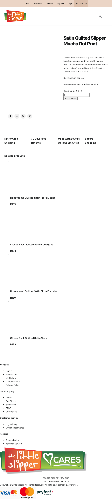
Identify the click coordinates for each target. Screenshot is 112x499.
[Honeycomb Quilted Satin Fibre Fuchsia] (34, 270)
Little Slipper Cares (15, 427)
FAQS (8, 408)
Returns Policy (13, 385)
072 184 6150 (63, 478)
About (9, 397)
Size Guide (11, 404)
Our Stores (11, 401)
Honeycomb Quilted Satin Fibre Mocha (32, 197)
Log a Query (11, 424)
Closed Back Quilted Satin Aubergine (31, 244)
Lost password (13, 381)
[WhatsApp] (23, 116)
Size (66, 91)
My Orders (11, 378)
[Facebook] (10, 116)
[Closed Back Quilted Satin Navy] (34, 317)
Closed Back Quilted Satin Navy (28, 338)
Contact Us (11, 411)
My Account (11, 374)
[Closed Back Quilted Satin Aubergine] (34, 223)
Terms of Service (14, 443)
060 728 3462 (49, 478)
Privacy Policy (12, 440)
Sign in (9, 371)
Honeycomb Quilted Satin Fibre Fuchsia (33, 291)
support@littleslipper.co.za (56, 481)
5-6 (72, 90)
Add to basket (70, 98)
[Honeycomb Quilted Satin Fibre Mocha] (34, 176)
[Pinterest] (29, 116)
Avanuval (73, 484)
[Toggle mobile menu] (106, 16)
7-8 (76, 90)
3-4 (69, 90)
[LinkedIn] (17, 116)
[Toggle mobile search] (100, 16)
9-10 (80, 90)
